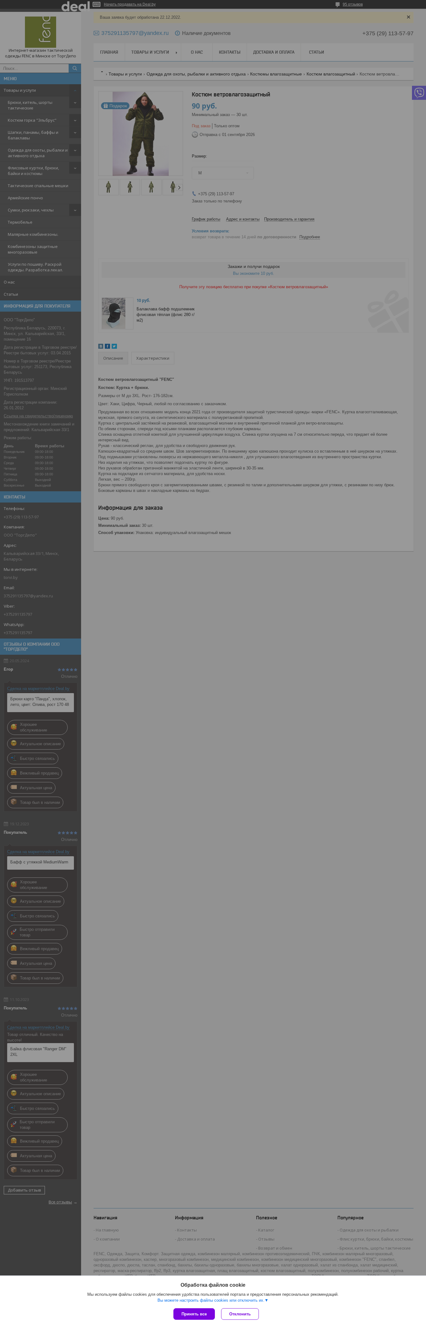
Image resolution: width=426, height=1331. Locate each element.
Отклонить (240, 1314)
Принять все (194, 1314)
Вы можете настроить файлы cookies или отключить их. (210, 1300)
